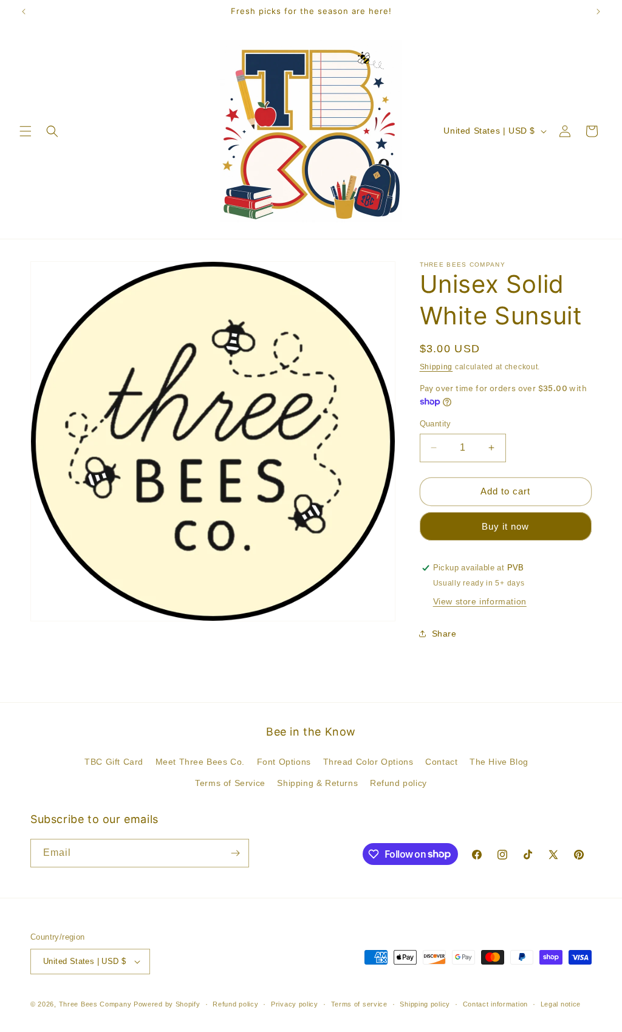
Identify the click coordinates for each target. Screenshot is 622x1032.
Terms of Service (230, 783)
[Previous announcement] (23, 11)
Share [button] (444, 633)
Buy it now (505, 526)
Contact (441, 762)
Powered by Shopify (167, 1004)
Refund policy (398, 783)
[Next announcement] (598, 11)
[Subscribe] (235, 853)
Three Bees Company (95, 1004)
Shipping (436, 367)
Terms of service (359, 1004)
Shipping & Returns (317, 783)
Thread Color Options (368, 762)
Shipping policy (425, 1004)
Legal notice (561, 1004)
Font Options (284, 762)
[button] (25, 131)
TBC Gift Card (113, 762)
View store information (480, 601)
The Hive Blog (499, 762)
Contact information (495, 1004)
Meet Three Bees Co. (200, 762)
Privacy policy (294, 1004)
